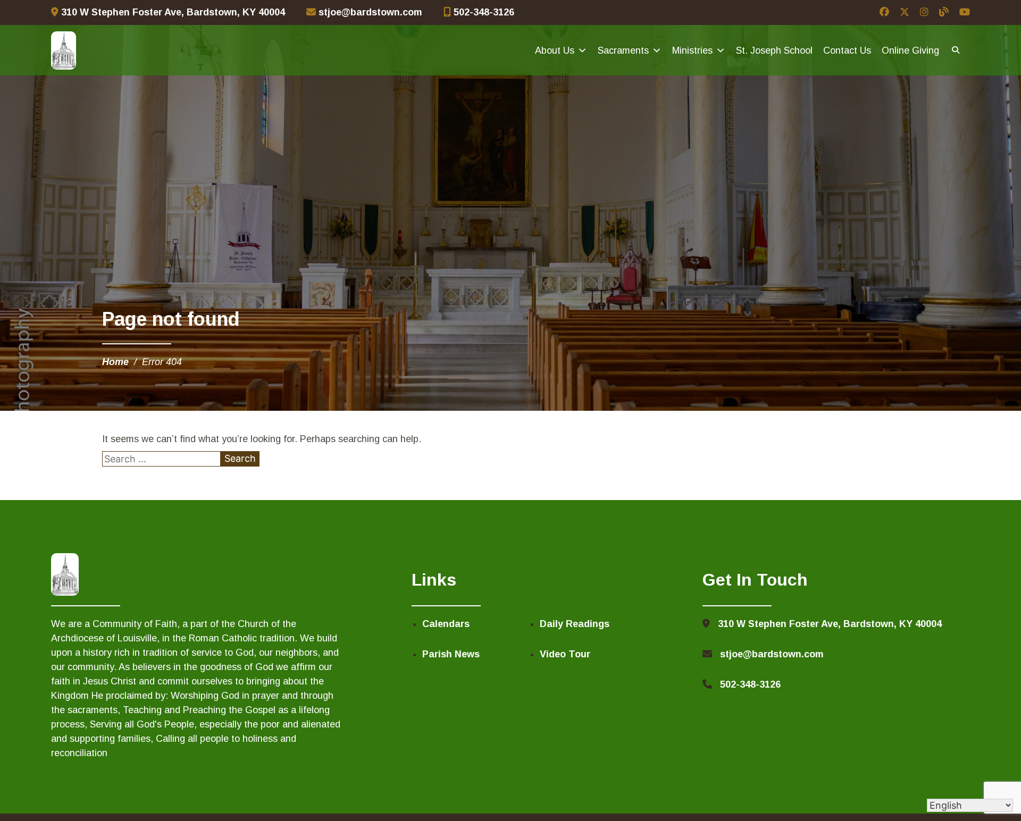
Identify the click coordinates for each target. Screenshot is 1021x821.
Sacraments (623, 50)
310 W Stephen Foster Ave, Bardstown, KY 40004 (171, 12)
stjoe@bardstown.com (369, 12)
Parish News (451, 654)
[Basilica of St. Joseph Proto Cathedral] (63, 50)
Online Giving (910, 50)
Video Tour (565, 654)
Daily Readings (574, 624)
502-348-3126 (482, 12)
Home (115, 362)
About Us (554, 50)
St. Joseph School (774, 50)
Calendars (446, 624)
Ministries (692, 50)
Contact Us (847, 50)
